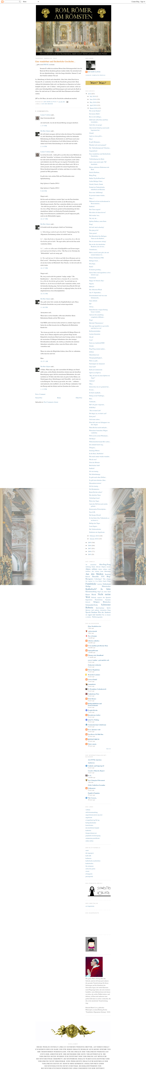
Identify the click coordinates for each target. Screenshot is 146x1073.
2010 (89, 94)
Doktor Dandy (102, 581)
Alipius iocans (106, 567)
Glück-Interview (94, 355)
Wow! (91, 139)
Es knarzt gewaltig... (95, 270)
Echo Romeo (92, 699)
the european (90, 866)
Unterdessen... (93, 249)
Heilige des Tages (94, 523)
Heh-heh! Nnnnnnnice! (96, 323)
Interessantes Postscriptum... (97, 509)
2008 (89, 545)
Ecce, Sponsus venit (94, 729)
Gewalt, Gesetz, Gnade (96, 184)
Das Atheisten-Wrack (95, 289)
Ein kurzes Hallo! (94, 114)
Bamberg (108, 574)
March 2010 (94, 108)
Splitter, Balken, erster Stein (97, 221)
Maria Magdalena (94, 670)
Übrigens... (92, 448)
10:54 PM (44, 294)
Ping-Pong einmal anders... (97, 349)
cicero (87, 871)
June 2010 (93, 99)
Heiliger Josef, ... (94, 261)
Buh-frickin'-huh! (94, 465)
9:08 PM (43, 191)
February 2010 (94, 536)
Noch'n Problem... (94, 172)
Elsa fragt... (92, 264)
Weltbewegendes (97, 617)
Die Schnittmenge (94, 474)
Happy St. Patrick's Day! (96, 281)
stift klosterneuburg (92, 812)
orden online (89, 841)
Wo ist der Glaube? (95, 111)
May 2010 (93, 102)
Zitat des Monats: (94, 462)
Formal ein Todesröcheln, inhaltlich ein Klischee (97, 188)
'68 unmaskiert (91, 564)
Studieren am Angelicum (96, 532)
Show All (108, 748)
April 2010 (93, 105)
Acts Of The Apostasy (95, 760)
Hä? (90, 304)
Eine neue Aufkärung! (96, 192)
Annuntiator (92, 684)
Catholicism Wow (93, 694)
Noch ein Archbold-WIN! (97, 343)
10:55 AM (44, 361)
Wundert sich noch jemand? (97, 145)
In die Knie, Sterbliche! (96, 453)
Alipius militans (91, 569)
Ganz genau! (93, 233)
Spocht (88, 612)
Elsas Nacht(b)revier (94, 626)
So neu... (91, 390)
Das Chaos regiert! (94, 209)
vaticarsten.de (92, 631)
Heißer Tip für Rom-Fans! (97, 178)
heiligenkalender (91, 823)
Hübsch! (91, 287)
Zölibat (91, 352)
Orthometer (92, 788)
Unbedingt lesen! (94, 498)
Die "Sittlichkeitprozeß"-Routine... (100, 148)
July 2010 (93, 96)
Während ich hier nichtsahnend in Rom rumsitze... (99, 202)
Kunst (88, 594)
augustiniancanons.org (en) (94, 815)
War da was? (93, 459)
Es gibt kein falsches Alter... (97, 480)
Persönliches (99, 600)
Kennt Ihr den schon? (95, 492)
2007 (89, 548)
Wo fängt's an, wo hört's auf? (98, 413)
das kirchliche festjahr (92, 828)
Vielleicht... (92, 402)
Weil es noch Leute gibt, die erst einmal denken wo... (99, 253)
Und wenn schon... (94, 419)
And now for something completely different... (96, 316)
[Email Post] (67, 101)
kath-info (88, 856)
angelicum (89, 817)
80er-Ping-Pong (105, 564)
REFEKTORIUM (93, 739)
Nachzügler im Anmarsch (97, 364)
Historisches (106, 586)
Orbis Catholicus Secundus (96, 785)
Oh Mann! (92, 439)
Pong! (91, 224)
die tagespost (90, 853)
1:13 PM (43, 389)
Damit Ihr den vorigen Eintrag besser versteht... (98, 311)
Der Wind (95, 581)
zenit (87, 850)
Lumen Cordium (45, 115)
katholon (88, 830)
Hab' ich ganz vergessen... (97, 405)
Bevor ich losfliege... (95, 117)
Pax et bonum (92, 636)
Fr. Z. (89, 775)
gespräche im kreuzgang (93, 836)
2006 (89, 551)
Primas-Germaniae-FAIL (96, 258)
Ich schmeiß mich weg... (96, 445)
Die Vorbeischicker (95, 529)
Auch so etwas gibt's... (96, 136)
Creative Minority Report (96, 771)
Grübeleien (107, 584)
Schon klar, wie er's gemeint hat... (99, 387)
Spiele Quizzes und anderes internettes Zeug (98, 609)
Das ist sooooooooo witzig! (97, 241)
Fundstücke (91, 583)
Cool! (91, 340)
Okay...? (91, 198)
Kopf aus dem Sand (104, 592)
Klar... (91, 399)
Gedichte (99, 584)
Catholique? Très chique (102, 579)
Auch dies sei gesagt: (95, 125)
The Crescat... (92, 798)
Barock (88, 576)
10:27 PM (44, 219)
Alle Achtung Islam (97, 571)
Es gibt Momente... (95, 142)
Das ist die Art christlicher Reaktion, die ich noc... (97, 245)
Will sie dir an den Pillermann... (99, 436)
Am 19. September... (95, 292)
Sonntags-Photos (94, 450)
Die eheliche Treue (95, 495)
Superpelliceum (93, 650)
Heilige (88, 586)
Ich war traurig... (94, 471)
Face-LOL (92, 512)
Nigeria (91, 284)
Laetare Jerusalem (94, 334)
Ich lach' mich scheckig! (96, 227)
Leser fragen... (93, 526)
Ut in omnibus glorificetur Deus (98, 646)
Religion (97, 602)
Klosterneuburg (91, 591)
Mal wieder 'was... (94, 215)
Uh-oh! (91, 337)
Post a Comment (40, 394)
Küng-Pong (92, 175)
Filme (109, 581)
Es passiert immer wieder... (97, 195)
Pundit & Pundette (94, 793)
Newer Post (38, 398)
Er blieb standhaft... (95, 393)
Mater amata (92, 744)
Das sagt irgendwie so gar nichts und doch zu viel (99, 327)
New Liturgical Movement (96, 780)
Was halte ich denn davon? (97, 212)
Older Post (79, 398)
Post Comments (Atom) (51, 402)
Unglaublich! (93, 151)
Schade (91, 346)
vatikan (88, 810)
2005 (89, 554)
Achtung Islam (90, 567)
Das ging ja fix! (94, 230)
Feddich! (92, 206)
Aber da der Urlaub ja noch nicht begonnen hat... (99, 129)
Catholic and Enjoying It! (96, 766)
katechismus (89, 825)
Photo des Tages (94, 501)
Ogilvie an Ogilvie (95, 373)
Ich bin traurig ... (94, 486)
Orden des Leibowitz (94, 665)
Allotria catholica (93, 641)
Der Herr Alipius (45, 131)
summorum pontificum (92, 838)
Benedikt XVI (98, 576)
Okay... (91, 384)
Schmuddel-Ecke (92, 605)
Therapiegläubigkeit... (96, 358)
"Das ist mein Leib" (95, 410)
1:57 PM (43, 126)
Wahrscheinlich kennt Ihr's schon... (100, 442)
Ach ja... (91, 307)
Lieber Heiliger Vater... (96, 181)
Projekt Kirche (93, 710)
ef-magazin (89, 874)
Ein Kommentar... (94, 489)
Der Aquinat (89, 581)
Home (59, 398)
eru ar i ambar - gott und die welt (98, 660)
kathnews (88, 858)
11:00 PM (44, 307)
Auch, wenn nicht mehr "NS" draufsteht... (98, 163)
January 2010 (94, 539)
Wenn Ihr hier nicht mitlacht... (98, 427)
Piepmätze (108, 600)
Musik (93, 594)
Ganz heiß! (92, 367)
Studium (94, 612)
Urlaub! (91, 133)
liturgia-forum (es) (91, 833)
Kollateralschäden (94, 331)
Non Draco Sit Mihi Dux (95, 734)
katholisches (89, 863)
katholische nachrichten (93, 861)
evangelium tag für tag (92, 820)
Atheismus (107, 571)
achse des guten (90, 869)
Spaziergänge (100, 608)
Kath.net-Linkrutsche (95, 370)
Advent (98, 567)
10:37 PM (44, 268)
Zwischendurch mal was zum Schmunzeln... (98, 296)
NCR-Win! (92, 407)
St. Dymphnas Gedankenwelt (97, 689)
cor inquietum (90, 906)
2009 (89, 542)
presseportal (89, 876)
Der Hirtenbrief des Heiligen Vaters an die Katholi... (98, 237)
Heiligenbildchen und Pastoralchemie (95, 704)
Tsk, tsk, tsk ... (93, 218)
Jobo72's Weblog (93, 720)
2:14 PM (43, 146)
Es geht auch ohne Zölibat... (97, 477)
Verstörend (92, 278)
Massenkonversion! (95, 483)
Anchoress (91, 763)
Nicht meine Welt (98, 596)
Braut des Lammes (94, 674)
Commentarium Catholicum (97, 725)
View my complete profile (95, 75)
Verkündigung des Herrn (96, 159)
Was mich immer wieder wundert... (99, 456)
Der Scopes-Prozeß (95, 515)
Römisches (107, 602)
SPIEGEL (46, 64)
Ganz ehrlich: (93, 301)
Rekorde (88, 602)
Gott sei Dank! (92, 679)
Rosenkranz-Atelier (94, 715)
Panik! (91, 267)
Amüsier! (92, 381)
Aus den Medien (47, 103)
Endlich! (92, 468)
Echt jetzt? (92, 416)
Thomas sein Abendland (95, 655)
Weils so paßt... (93, 361)
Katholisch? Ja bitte (98, 589)
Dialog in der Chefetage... (97, 396)
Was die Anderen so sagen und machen (98, 613)
